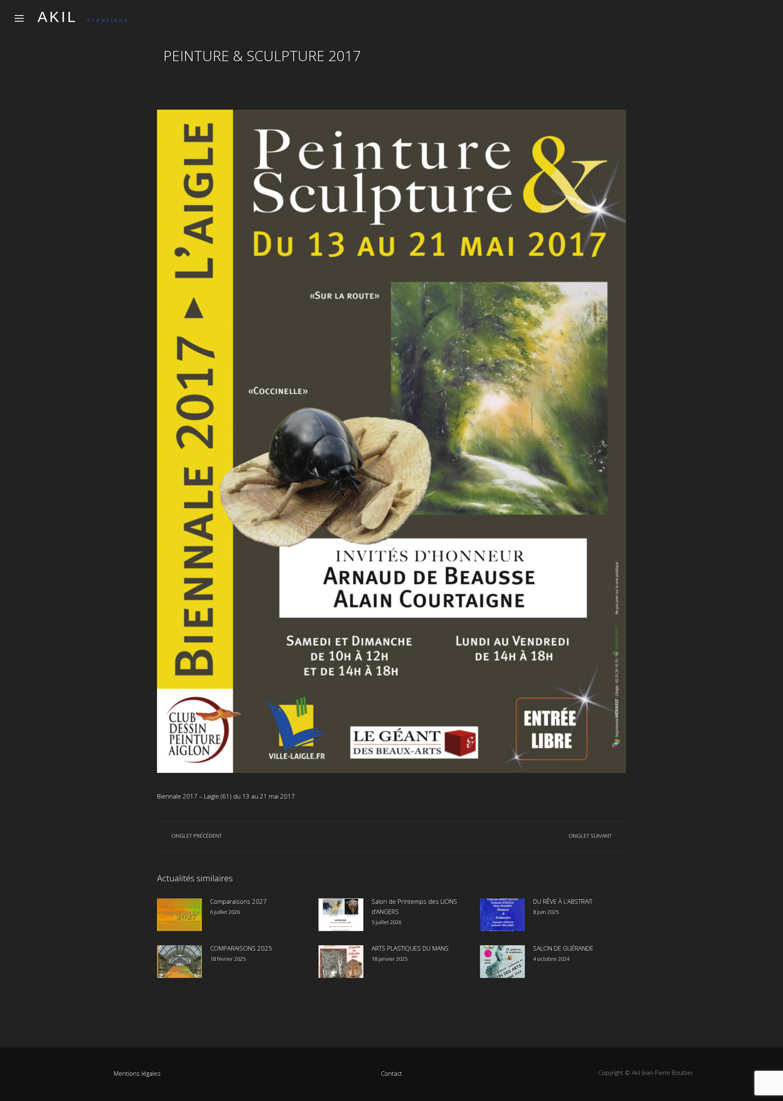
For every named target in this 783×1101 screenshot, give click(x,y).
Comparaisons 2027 (238, 901)
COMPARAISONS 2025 (241, 948)
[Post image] (179, 914)
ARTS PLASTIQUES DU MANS (410, 948)
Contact (391, 1073)
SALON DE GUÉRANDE (563, 948)
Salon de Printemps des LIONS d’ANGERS (414, 906)
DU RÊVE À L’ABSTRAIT (563, 901)
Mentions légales (137, 1073)
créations (83, 20)
